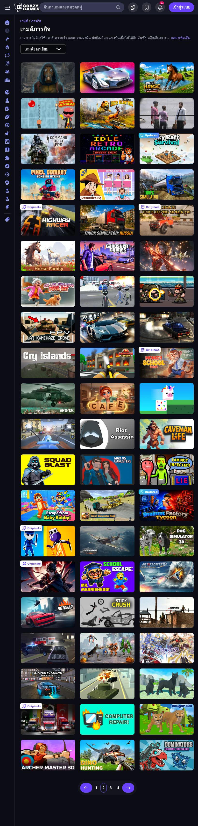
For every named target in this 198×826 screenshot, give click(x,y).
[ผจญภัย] (7, 166)
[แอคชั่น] (7, 207)
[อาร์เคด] (7, 199)
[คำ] (7, 141)
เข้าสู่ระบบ (181, 7)
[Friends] (133, 7)
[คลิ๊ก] (7, 133)
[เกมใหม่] (7, 39)
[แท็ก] (7, 219)
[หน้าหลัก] (7, 22)
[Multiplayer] (7, 72)
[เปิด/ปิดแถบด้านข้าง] (8, 7)
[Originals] (7, 63)
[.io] (7, 92)
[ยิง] (7, 174)
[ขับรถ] (7, 125)
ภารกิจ (36, 21)
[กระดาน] (7, 100)
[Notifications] (160, 7)
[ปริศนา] (7, 158)
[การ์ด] (7, 109)
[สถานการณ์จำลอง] (7, 191)
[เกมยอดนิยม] (7, 47)
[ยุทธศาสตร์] (7, 183)
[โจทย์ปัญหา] (7, 150)
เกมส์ (24, 21)
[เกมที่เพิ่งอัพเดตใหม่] (7, 55)
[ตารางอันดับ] (7, 80)
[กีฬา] (7, 117)
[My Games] (146, 7)
